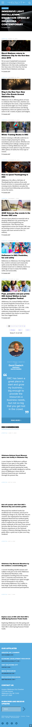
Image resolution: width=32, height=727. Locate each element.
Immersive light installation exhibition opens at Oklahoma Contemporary (16, 18)
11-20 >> (28, 330)
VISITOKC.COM (6, 667)
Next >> (20, 330)
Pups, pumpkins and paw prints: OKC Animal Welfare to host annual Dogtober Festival (16, 296)
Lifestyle (5, 8)
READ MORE (15, 420)
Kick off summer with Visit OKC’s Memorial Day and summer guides (14, 506)
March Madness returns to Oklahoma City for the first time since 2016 (15, 55)
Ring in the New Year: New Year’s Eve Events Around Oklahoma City (13, 94)
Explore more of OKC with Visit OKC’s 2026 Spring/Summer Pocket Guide (15, 618)
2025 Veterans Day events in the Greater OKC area (16, 214)
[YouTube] (16, 723)
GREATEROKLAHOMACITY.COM (10, 661)
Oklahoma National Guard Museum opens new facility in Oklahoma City (15, 456)
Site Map (8, 717)
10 (24, 326)
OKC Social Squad (15, 717)
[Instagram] (12, 723)
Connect (23, 716)
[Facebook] (3, 723)
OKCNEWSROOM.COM (8, 673)
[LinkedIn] (7, 723)
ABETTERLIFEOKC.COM (8, 679)
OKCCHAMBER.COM (7, 655)
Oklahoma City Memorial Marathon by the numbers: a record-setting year (15, 565)
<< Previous (12, 330)
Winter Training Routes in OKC (15, 135)
